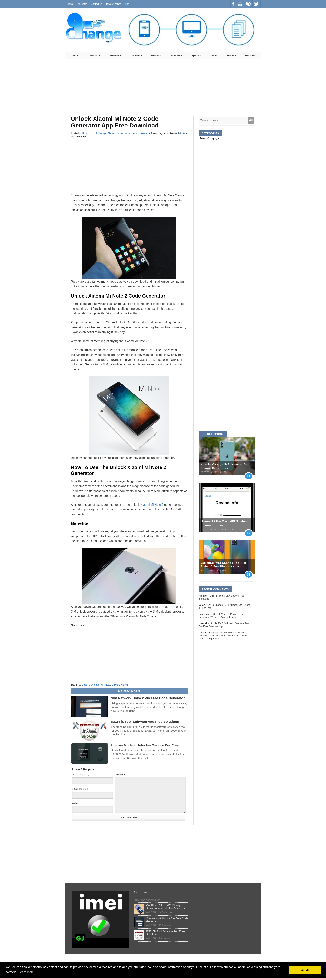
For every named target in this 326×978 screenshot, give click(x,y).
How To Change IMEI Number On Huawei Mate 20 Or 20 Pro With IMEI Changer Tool (223, 635)
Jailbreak (176, 55)
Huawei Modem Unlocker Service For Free (145, 745)
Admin (181, 133)
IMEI (74, 55)
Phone (119, 133)
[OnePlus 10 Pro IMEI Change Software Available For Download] (139, 905)
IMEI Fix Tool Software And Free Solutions (145, 722)
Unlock (136, 55)
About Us (82, 4)
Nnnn (202, 595)
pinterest (248, 4)
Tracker (115, 55)
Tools (231, 55)
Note (107, 684)
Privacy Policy (113, 4)
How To (250, 55)
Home (70, 4)
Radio (156, 55)
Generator (94, 684)
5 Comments (164, 938)
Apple (196, 55)
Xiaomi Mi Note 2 (151, 504)
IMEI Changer (99, 133)
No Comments (79, 136)
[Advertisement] (102, 89)
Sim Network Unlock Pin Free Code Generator (148, 698)
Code (84, 684)
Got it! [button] (305, 969)
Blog (127, 4)
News (213, 55)
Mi (102, 684)
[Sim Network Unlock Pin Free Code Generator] (139, 918)
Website (76, 803)
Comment (120, 774)
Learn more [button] (26, 972)
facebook (233, 4)
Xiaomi (144, 133)
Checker (94, 55)
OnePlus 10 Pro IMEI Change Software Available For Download (166, 907)
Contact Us (96, 4)
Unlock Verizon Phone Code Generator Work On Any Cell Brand (221, 616)
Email (80, 789)
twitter (256, 4)
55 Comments (165, 925)
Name (80, 774)
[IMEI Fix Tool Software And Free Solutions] (139, 931)
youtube (240, 4)
